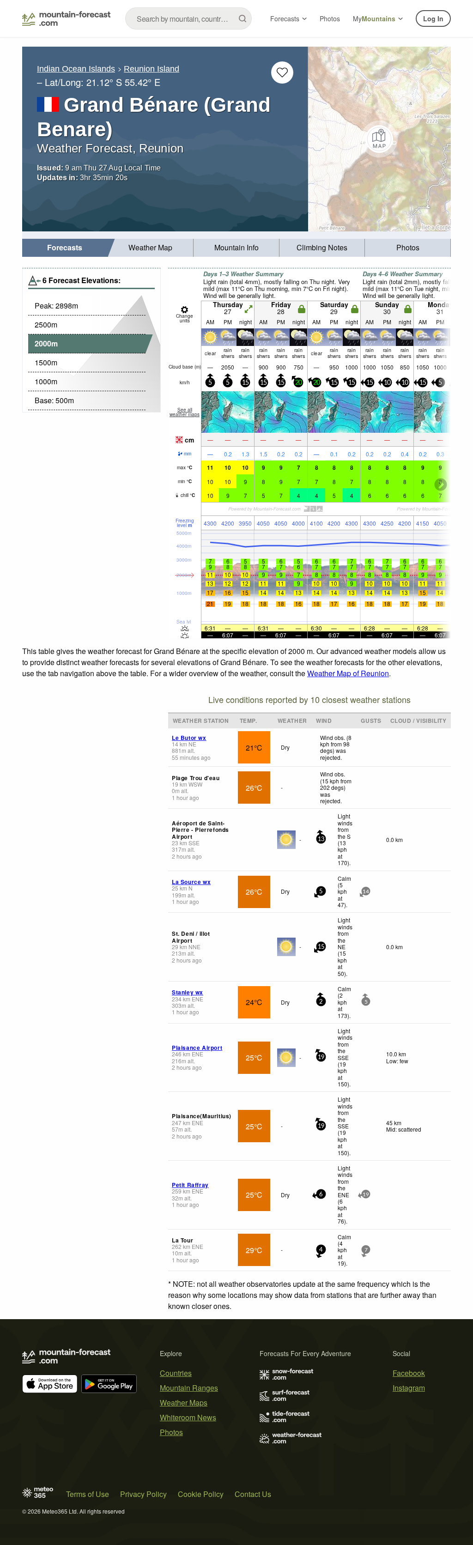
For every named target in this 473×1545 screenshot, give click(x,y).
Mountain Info (236, 247)
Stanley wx (187, 992)
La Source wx (191, 882)
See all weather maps (185, 412)
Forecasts (284, 18)
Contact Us (253, 1494)
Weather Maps (183, 1402)
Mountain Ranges (189, 1387)
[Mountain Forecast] (66, 18)
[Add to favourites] (282, 72)
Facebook (409, 1373)
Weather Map (150, 247)
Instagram (409, 1387)
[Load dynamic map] (379, 139)
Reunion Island (151, 68)
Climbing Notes (322, 247)
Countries (176, 1373)
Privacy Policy (143, 1494)
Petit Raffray (190, 1185)
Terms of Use (87, 1494)
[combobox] (188, 18)
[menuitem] (65, 248)
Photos (330, 18)
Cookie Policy (201, 1494)
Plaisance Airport (197, 1047)
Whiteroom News (188, 1417)
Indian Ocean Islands (76, 68)
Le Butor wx (189, 737)
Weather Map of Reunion (348, 673)
